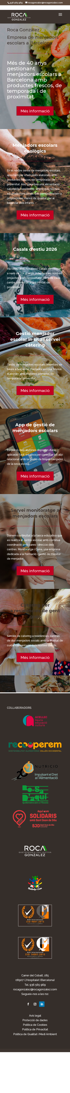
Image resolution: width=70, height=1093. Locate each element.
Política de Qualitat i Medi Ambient (35, 1034)
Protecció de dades (35, 1020)
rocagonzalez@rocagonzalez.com (35, 989)
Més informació (35, 111)
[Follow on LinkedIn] (42, 1004)
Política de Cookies (35, 1024)
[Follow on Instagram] (35, 1004)
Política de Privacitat (35, 1029)
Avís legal (35, 1015)
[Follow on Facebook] (28, 1004)
